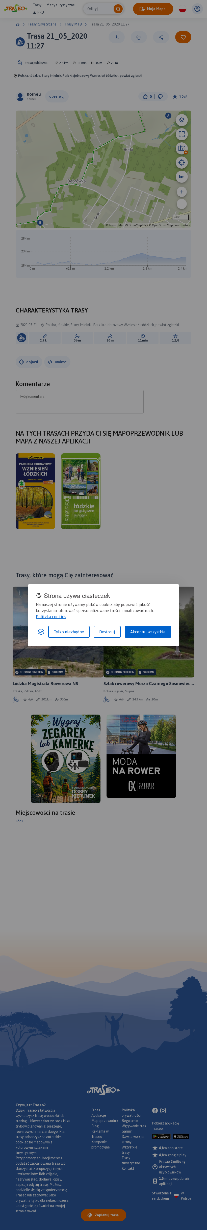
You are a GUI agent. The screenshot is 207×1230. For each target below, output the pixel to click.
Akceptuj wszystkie (148, 632)
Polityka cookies (51, 616)
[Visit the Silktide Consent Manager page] (41, 632)
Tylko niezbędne (69, 632)
